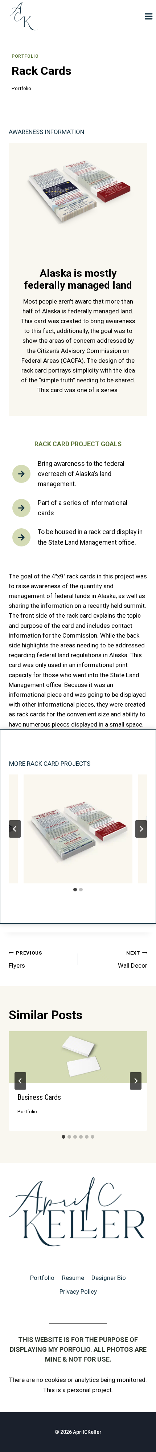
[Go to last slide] (15, 829)
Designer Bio (108, 1277)
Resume (73, 1277)
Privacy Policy (78, 1291)
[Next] (135, 1081)
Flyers (25, 959)
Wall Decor (132, 959)
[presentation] (78, 1057)
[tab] (75, 889)
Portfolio (25, 56)
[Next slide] (141, 829)
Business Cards (39, 1097)
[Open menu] (148, 16)
